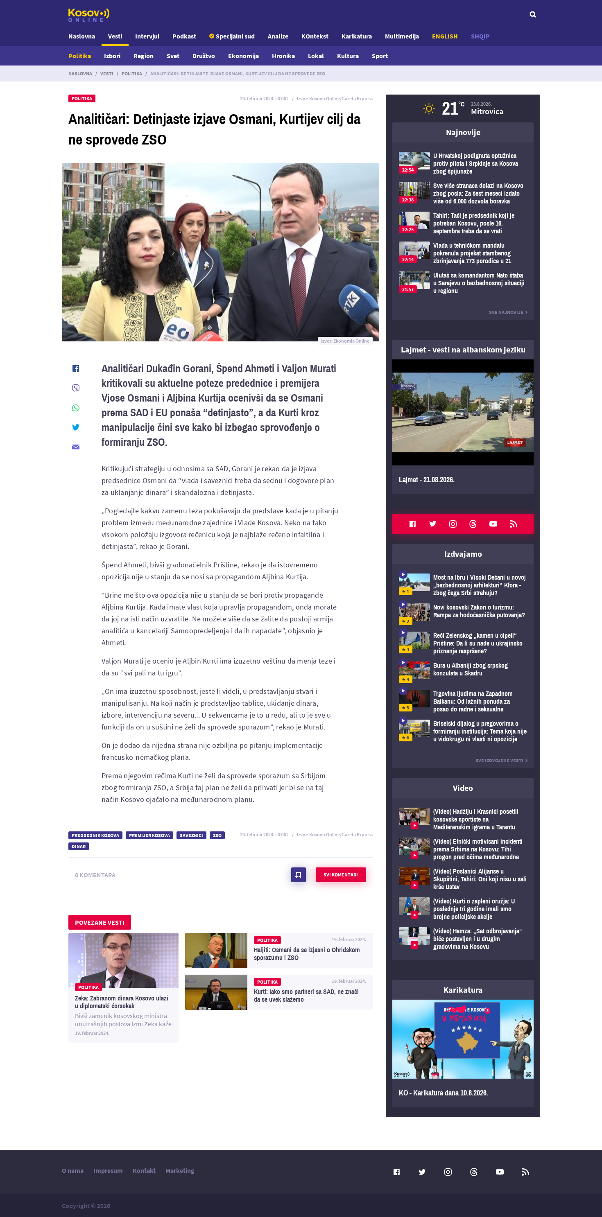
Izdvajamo (463, 554)
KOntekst (314, 36)
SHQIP (480, 36)
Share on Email (75, 447)
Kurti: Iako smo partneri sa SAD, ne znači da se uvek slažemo (279, 992)
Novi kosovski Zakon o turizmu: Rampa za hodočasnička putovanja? (463, 614)
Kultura (348, 56)
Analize (278, 36)
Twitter (433, 524)
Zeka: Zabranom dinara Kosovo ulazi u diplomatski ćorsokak (123, 988)
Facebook (412, 524)
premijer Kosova (149, 835)
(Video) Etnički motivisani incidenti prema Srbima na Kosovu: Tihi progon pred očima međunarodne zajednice (463, 849)
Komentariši (298, 874)
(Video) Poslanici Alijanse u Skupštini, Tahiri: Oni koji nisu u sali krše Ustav (463, 879)
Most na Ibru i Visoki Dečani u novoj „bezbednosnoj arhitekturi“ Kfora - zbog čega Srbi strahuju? (463, 585)
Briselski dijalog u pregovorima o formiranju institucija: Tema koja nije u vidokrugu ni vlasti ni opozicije (463, 731)
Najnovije (463, 132)
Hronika (283, 56)
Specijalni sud (235, 36)
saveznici (191, 835)
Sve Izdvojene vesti (499, 760)
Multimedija (402, 36)
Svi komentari (341, 875)
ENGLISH (445, 36)
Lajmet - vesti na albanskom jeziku (463, 349)
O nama (73, 1170)
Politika (79, 56)
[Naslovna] (88, 15)
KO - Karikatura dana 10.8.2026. (463, 1054)
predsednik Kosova (95, 835)
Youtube (493, 524)
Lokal (316, 56)
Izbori (112, 56)
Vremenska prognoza (463, 108)
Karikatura (357, 36)
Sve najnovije (506, 312)
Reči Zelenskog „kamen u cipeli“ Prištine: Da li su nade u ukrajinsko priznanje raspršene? (463, 643)
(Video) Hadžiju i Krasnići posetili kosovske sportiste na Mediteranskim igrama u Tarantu (463, 819)
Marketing (180, 1170)
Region (144, 56)
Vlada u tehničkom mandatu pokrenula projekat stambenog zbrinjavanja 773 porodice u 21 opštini (463, 253)
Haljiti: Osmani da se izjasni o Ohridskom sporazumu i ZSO (279, 950)
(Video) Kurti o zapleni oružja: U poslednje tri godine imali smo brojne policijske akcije (463, 909)
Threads (473, 524)
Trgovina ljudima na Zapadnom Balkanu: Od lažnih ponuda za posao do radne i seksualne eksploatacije (463, 701)
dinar (79, 846)
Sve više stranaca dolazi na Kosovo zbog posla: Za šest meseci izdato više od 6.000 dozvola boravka (463, 193)
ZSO (217, 835)
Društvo (203, 56)
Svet (173, 56)
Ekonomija (243, 56)
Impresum (108, 1170)
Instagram (453, 524)
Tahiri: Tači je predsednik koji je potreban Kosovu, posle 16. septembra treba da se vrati (463, 223)
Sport (380, 56)
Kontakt (144, 1170)
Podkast (184, 36)
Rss (514, 524)
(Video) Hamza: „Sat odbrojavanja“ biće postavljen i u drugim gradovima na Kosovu (463, 939)
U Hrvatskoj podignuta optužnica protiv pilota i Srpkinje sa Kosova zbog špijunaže (463, 163)
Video (463, 788)
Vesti (115, 36)
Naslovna (81, 36)
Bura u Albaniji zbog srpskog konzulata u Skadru (463, 672)
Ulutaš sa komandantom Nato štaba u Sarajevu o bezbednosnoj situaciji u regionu (463, 283)
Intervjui (147, 36)
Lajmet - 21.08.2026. (463, 426)
